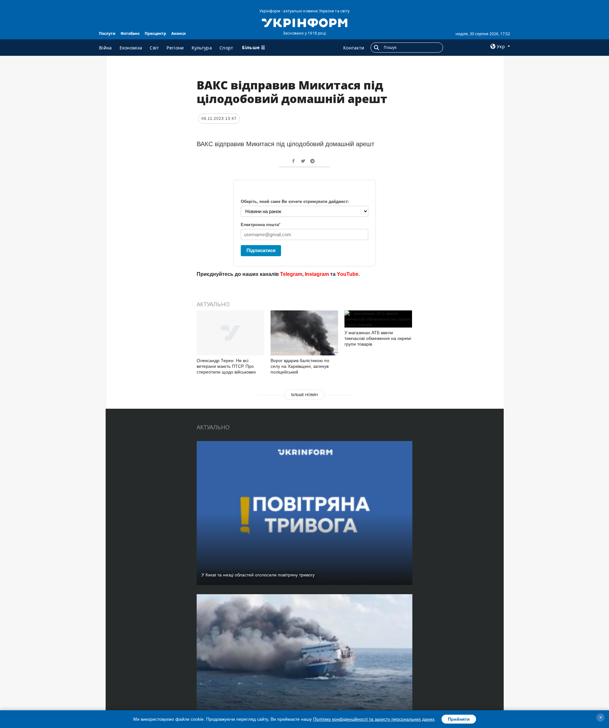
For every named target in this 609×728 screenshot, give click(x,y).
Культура (202, 48)
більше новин (304, 395)
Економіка (131, 48)
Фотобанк (130, 33)
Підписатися (261, 250)
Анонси (178, 33)
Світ (154, 48)
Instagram (317, 274)
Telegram (291, 274)
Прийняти (459, 719)
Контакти (353, 48)
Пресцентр (155, 33)
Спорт (226, 48)
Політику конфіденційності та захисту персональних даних (374, 719)
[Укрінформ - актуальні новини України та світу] (304, 22)
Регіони (175, 48)
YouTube (347, 274)
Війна (105, 48)
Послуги (107, 33)
